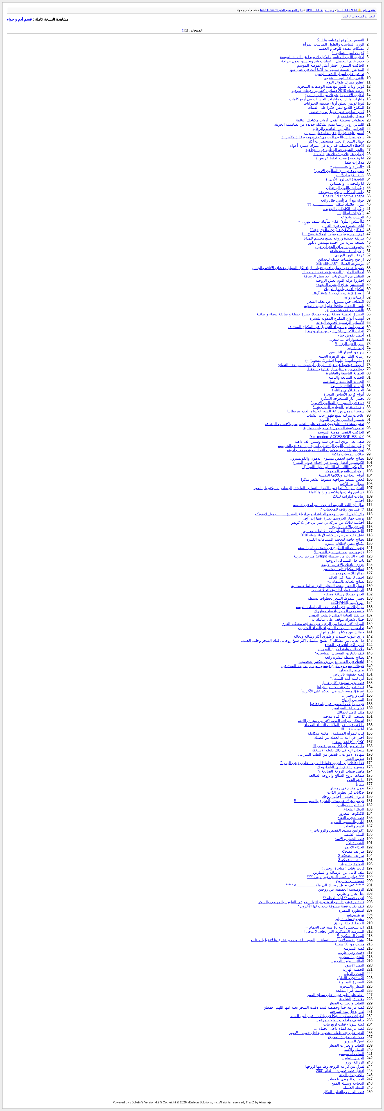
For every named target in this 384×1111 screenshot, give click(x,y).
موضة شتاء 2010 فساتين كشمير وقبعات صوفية (328, 91)
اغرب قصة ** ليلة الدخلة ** (343, 898)
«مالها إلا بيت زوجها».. (347, 573)
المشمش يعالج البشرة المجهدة (340, 285)
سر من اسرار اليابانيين (346, 352)
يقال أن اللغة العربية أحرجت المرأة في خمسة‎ (328, 505)
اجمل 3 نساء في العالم (346, 577)
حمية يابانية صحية (350, 116)
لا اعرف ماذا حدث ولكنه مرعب (340, 1020)
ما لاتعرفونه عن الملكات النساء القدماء (334, 725)
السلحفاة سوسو (351, 1054)
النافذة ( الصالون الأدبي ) (345, 179)
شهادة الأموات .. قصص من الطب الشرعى (331, 754)
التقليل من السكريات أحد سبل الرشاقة (334, 276)
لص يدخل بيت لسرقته (347, 1012)
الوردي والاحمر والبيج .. (346, 527)
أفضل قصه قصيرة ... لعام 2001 (340, 1071)
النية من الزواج (353, 699)
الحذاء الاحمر (354, 847)
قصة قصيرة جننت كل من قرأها (340, 687)
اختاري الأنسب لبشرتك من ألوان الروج (334, 95)
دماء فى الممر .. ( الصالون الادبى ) (337, 403)
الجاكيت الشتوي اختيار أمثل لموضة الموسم (330, 65)
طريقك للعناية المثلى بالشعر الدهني (336, 615)
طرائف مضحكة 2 (351, 855)
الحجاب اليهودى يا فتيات (345, 1079)
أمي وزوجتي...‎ (353, 695)
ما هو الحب (355, 780)
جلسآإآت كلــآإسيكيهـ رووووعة (341, 192)
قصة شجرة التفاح (350, 818)
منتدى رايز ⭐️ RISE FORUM (356, 10)
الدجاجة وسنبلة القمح (347, 1083)
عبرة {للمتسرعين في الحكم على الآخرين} (332, 691)
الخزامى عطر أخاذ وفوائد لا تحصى (337, 590)
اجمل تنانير (355, 348)
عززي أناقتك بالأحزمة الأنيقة (342, 565)
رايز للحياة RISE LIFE (320, 10)
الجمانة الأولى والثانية (348, 390)
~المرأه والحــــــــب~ (347, 166)
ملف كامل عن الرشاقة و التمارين (338, 872)
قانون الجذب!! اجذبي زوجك (343, 796)
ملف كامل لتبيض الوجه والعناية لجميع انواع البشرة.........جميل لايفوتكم (309, 514)
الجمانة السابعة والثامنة (346, 377)
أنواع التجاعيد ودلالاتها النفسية (341, 475)
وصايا (360, 784)
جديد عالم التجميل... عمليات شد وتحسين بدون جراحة (322, 61)
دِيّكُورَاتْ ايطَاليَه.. (350, 213)
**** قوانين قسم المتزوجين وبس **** (335, 877)
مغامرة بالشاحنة (351, 999)
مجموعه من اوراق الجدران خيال (339, 247)
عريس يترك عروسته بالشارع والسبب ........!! (329, 801)
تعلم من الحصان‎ (351, 670)
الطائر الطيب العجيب (347, 961)
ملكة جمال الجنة (351, 1075)
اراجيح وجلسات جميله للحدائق (341, 259)
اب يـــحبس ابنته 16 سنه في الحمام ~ (335, 927)
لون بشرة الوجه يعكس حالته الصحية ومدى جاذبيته (325, 450)
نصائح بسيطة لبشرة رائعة (344, 657)
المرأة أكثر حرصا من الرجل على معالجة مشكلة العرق (323, 624)
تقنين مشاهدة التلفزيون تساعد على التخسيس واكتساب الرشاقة (314, 424)
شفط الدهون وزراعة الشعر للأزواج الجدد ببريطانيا (325, 411)
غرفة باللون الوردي (349, 255)
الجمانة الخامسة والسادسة (343, 382)
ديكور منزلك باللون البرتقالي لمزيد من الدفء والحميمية (321, 446)
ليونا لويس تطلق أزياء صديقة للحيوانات (334, 103)
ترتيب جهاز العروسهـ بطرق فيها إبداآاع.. (333, 518)
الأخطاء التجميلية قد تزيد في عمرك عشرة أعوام (327, 145)
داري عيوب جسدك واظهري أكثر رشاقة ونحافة (328, 636)
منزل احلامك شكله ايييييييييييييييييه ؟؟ (335, 204)
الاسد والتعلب (354, 826)
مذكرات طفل (354, 162)
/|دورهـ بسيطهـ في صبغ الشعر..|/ (339, 552)
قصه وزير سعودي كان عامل (343, 683)
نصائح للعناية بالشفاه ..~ (345, 581)
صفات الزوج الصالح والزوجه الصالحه (336, 775)
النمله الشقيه (354, 834)
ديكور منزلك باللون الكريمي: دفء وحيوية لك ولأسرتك (322, 137)
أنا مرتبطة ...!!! (352, 729)
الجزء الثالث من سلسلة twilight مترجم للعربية (328, 556)
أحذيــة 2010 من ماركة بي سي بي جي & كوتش (327, 522)
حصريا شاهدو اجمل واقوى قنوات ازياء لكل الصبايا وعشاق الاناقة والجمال (308, 268)
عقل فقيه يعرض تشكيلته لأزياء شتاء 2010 (332, 535)
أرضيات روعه (354, 297)
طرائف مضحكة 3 (351, 860)
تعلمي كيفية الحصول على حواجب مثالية (333, 428)
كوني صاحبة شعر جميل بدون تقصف (336, 112)
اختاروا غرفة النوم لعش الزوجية (340, 280)
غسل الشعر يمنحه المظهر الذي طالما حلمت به (327, 586)
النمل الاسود (354, 965)
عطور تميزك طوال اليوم (345, 82)
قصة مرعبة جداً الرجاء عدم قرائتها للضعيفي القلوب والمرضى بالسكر (311, 902)
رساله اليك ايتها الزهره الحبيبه (341, 356)
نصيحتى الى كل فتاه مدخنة (343, 716)
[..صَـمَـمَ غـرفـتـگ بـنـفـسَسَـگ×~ (338, 293)
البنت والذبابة (354, 974)
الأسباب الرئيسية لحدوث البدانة (340, 322)
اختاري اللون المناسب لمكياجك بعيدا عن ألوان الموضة (322, 57)
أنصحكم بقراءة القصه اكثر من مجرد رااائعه (331, 721)
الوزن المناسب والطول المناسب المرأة (333, 44)
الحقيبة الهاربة (353, 969)
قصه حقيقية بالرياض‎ (348, 674)
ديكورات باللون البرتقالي (345, 188)
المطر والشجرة (352, 986)
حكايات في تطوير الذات (345, 792)
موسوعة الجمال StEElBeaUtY (340, 263)
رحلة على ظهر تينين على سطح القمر (335, 995)
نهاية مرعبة (355, 915)
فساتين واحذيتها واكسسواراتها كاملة (336, 492)
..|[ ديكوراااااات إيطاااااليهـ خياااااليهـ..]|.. (333, 467)
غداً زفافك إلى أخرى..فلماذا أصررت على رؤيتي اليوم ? (322, 763)
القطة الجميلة (353, 1087)
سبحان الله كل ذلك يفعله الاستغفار (337, 750)
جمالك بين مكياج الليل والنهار (342, 632)
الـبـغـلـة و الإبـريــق (349, 923)
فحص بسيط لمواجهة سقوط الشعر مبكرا (332, 479)
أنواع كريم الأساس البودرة (344, 394)
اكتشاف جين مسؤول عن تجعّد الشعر (336, 301)
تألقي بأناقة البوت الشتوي (344, 78)
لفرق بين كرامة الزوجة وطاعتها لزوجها (334, 1066)
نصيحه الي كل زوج (350, 881)
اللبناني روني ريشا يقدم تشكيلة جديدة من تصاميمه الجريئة (319, 124)
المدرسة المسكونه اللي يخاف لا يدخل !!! (332, 931)
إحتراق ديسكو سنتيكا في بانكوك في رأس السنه (327, 1016)
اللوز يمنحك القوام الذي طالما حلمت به (333, 531)
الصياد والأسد (354, 1049)
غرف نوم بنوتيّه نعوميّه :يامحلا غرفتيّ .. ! (333, 234)
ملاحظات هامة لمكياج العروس (341, 649)
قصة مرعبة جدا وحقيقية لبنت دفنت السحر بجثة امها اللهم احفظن (313, 1007)
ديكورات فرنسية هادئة (347, 251)
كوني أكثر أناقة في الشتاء (344, 645)
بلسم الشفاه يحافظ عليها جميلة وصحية (334, 306)
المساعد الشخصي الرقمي (359, 16)
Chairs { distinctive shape (343, 196)
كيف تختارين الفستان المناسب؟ (339, 653)
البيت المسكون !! (350, 936)
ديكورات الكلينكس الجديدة (343, 209)
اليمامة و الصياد (352, 864)
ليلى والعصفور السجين (346, 822)
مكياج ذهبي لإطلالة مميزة (344, 543)
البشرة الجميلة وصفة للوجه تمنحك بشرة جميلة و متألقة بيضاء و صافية (310, 314)
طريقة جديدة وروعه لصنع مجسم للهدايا (334, 238)
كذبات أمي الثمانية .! (348, 53)
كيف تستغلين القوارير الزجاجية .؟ (338, 407)
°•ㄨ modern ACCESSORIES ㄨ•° (337, 437)
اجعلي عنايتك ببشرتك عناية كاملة (338, 154)
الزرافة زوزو (355, 1062)
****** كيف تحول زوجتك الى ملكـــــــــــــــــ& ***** (325, 885)
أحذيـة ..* (357, 500)
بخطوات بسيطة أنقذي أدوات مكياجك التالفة (330, 120)
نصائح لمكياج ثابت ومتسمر (343, 569)
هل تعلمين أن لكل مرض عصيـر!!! (338, 746)
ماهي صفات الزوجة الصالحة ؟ (341, 771)
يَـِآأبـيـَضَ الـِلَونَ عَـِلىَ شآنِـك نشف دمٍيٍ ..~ (331, 221)
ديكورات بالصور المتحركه (345, 471)
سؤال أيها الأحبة (352, 484)
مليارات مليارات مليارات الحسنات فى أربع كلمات (326, 99)
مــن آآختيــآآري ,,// (349, 344)
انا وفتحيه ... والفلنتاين (347, 183)
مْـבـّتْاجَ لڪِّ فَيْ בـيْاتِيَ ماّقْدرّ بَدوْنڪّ (337, 230)
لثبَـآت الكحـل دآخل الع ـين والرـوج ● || (334, 331)
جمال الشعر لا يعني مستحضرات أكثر (336, 141)
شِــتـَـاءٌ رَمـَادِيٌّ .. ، (350, 175)
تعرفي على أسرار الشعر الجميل (339, 74)
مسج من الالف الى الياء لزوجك (340, 767)
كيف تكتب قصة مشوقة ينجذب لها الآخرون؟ (331, 906)
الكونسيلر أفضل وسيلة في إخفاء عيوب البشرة (328, 462)
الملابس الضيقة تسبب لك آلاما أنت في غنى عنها (327, 69)
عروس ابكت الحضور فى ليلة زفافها (337, 704)
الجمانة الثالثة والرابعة (347, 386)
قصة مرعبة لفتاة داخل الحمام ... (339, 1028)
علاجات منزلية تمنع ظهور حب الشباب (335, 415)
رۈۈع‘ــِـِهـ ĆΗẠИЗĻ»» (347, 602)
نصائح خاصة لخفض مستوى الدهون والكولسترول (327, 458)
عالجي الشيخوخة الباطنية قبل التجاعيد (335, 150)
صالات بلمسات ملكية (348, 454)
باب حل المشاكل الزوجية (345, 560)
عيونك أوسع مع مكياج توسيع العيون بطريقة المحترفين (322, 666)
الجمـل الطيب (353, 1058)
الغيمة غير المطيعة (349, 990)
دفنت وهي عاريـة (351, 952)
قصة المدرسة (353, 948)
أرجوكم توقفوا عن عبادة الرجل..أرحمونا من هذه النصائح (320, 365)
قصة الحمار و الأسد (349, 839)
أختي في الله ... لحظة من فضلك (339, 737)
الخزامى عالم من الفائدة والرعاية (338, 129)
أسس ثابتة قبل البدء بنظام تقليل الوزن (334, 133)
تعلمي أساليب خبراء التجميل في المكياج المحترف (326, 327)
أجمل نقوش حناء (351, 335)
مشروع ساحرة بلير (349, 919)
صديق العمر (355, 759)
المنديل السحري (351, 957)
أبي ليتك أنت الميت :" (347, 678)
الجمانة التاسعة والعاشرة (345, 373)
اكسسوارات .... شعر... (346, 339)
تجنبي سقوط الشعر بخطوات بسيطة (336, 598)
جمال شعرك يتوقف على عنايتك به (338, 619)
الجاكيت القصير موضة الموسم (340, 432)
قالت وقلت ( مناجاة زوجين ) (343, 868)
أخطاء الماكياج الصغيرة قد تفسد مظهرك (333, 272)
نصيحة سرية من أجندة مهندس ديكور (336, 242)
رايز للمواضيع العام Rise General (281, 10)
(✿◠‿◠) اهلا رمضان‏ (348, 742)
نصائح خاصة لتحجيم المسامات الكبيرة (335, 539)
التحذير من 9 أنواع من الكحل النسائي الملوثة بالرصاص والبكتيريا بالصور (309, 488)
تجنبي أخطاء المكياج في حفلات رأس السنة (331, 548)
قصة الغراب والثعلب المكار (343, 1092)
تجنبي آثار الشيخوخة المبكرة (342, 398)
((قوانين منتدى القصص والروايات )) (337, 830)
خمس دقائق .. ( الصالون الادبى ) (339, 171)
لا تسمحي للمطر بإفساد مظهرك (339, 611)
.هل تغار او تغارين (350, 893)
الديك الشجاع (354, 809)
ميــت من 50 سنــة (349, 944)
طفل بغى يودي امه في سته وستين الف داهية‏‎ (329, 441)
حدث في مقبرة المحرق (346, 1037)
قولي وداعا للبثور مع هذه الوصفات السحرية (330, 86)
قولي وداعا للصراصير (348, 708)
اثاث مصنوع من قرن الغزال (343, 225)
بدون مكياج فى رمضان (346, 788)
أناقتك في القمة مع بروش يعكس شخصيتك (331, 662)
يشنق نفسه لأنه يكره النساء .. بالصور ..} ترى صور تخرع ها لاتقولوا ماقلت (307, 940)
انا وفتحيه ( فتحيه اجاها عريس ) (340, 158)
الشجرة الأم (355, 843)
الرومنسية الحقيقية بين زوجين (341, 889)
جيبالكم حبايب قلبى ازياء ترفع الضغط (335, 369)
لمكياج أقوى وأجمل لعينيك (344, 289)
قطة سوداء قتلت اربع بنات (343, 1024)
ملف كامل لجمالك (350, 712)
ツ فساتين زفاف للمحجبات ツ (341, 509)
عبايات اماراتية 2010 (348, 496)
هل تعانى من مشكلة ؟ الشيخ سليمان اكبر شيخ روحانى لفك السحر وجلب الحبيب (302, 640)
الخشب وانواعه (352, 217)
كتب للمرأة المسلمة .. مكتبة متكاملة (336, 733)
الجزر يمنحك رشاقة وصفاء (344, 594)
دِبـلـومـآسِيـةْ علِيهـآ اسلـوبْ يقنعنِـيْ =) (334, 360)
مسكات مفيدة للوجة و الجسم (341, 48)
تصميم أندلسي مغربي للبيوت (341, 419)
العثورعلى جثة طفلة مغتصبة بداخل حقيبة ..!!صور (326, 1033)
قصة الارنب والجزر (350, 805)
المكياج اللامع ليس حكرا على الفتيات (336, 107)
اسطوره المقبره (351, 910)
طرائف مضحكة (352, 851)
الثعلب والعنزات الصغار (346, 1003)
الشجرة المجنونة (351, 982)
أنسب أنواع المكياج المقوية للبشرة (337, 318)
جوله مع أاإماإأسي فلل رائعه (342, 200)
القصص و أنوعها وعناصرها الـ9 (340, 40)
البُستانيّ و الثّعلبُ (350, 978)
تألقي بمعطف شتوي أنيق (344, 310)
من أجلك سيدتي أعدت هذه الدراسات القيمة (330, 607)
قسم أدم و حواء (19, 19)
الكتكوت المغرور (351, 813)
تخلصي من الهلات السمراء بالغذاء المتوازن (331, 628)
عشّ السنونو (354, 1041)
